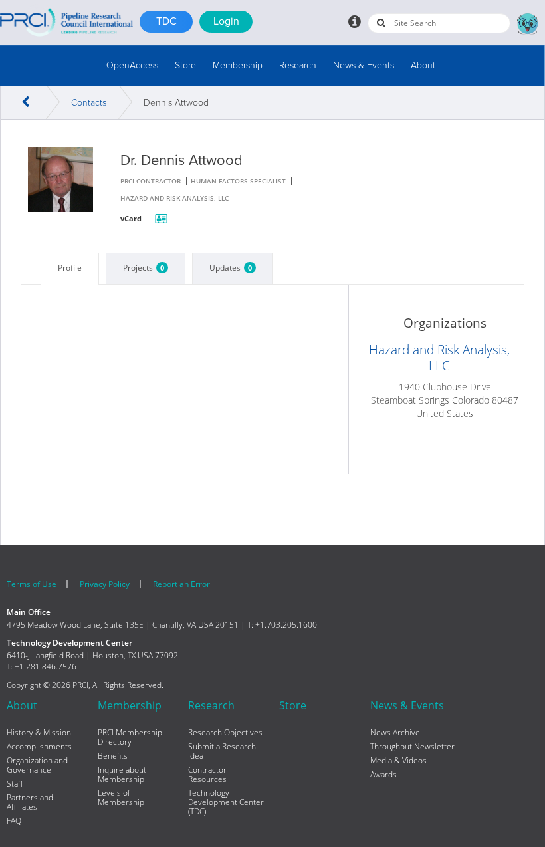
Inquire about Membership (122, 774)
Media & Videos (398, 760)
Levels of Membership (121, 797)
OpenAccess (132, 65)
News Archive (395, 732)
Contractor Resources (207, 774)
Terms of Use (31, 584)
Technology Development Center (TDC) (226, 802)
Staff (15, 783)
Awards (383, 774)
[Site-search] (381, 22)
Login (226, 21)
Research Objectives (225, 732)
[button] (132, 65)
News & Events (363, 65)
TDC (166, 21)
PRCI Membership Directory (130, 737)
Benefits (113, 756)
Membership (238, 65)
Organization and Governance (37, 765)
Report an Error (181, 584)
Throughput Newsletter (412, 746)
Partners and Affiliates (30, 802)
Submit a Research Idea (222, 751)
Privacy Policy (105, 584)
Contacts (88, 102)
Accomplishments (39, 746)
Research (297, 65)
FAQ (14, 821)
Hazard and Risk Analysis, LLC (439, 357)
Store (185, 65)
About (423, 65)
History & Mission (39, 732)
